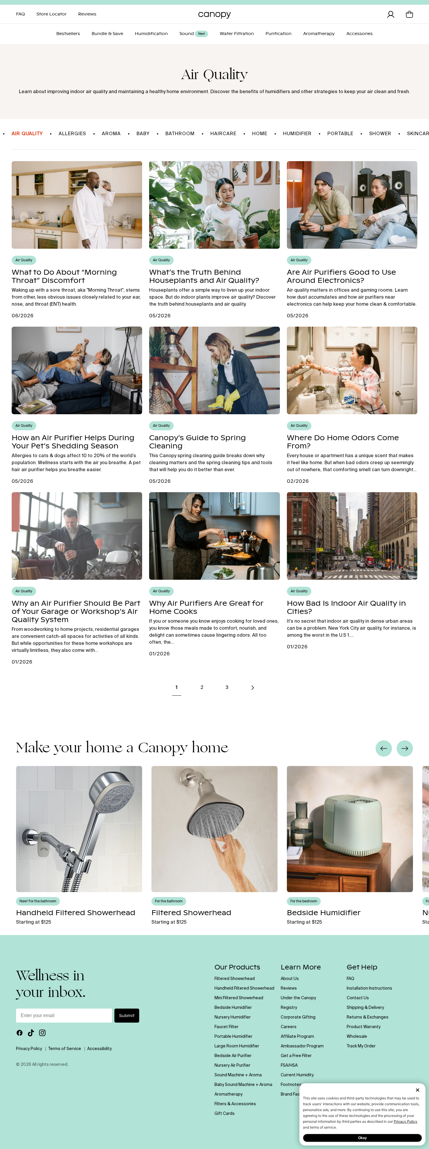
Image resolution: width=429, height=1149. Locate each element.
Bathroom (180, 134)
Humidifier (297, 134)
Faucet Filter (226, 1027)
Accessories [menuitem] (359, 33)
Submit (127, 1015)
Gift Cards (224, 1114)
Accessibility (99, 1049)
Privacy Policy (405, 1121)
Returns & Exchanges (367, 1017)
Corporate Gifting (298, 1017)
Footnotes (291, 1085)
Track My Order (361, 1046)
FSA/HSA (289, 1065)
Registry (289, 1008)
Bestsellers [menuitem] (68, 33)
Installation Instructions (369, 988)
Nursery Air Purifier (232, 1065)
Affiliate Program (297, 1037)
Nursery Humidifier (232, 1017)
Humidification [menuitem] (151, 33)
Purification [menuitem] (279, 33)
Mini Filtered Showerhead (238, 998)
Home (259, 134)
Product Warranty (364, 1027)
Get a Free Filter (296, 1056)
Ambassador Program (302, 1046)
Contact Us (358, 998)
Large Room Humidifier (236, 1046)
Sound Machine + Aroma (238, 1075)
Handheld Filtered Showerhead (244, 988)
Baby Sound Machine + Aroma (243, 1085)
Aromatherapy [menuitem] (319, 33)
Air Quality (27, 134)
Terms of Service (64, 1049)
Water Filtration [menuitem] (237, 33)
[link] (252, 688)
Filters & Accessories (235, 1104)
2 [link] (201, 687)
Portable (340, 134)
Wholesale (357, 1037)
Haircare (223, 134)
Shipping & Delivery (365, 1008)
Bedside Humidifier (233, 1008)
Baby (143, 134)
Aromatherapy (228, 1094)
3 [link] (227, 687)
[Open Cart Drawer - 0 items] (409, 14)
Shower (380, 134)
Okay (362, 1138)
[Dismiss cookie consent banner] (417, 1090)
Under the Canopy (298, 998)
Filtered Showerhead (234, 979)
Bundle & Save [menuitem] (107, 33)
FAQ (350, 979)
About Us (290, 979)
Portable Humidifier (233, 1037)
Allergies (72, 134)
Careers (289, 1027)
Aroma (111, 134)
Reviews (289, 988)
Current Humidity (297, 1075)
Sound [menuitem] (192, 33)
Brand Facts (292, 1094)
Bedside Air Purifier (233, 1056)
